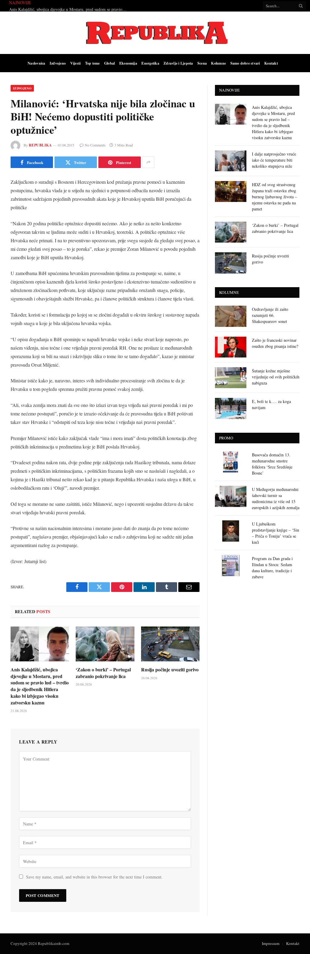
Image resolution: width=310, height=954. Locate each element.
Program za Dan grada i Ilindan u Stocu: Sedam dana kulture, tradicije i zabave (272, 567)
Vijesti (75, 63)
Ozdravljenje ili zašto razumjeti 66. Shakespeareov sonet (270, 315)
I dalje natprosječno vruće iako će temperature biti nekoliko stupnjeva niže (102, 6)
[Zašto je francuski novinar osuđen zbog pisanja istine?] (230, 347)
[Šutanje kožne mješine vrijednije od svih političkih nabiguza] (230, 377)
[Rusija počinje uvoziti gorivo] (170, 643)
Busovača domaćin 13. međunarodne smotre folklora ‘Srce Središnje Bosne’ (272, 464)
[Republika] (155, 33)
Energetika (150, 63)
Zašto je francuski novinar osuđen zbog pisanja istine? (275, 343)
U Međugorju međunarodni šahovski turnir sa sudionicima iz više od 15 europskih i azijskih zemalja (275, 498)
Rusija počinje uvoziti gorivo (170, 669)
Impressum (270, 943)
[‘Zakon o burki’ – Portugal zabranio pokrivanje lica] (105, 643)
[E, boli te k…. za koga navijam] (230, 408)
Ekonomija (128, 63)
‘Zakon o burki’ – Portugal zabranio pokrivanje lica (103, 673)
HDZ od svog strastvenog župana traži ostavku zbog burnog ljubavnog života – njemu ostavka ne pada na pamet (274, 197)
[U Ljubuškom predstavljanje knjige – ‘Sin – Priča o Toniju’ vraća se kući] (230, 530)
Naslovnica (36, 63)
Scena (202, 63)
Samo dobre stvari (245, 63)
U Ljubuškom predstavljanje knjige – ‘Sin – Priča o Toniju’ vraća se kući (275, 533)
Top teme (92, 63)
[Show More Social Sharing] (148, 162)
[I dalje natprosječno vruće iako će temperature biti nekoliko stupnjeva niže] (230, 160)
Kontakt (271, 63)
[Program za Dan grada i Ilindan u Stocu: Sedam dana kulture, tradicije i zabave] (230, 565)
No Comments (95, 145)
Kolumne (218, 63)
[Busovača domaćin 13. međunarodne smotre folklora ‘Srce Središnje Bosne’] (230, 461)
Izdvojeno (58, 63)
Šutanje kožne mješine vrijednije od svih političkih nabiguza (275, 377)
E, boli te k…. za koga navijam (271, 404)
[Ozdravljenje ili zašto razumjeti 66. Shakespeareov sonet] (230, 316)
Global (109, 63)
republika (40, 145)
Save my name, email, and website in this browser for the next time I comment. (94, 877)
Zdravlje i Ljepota (178, 63)
